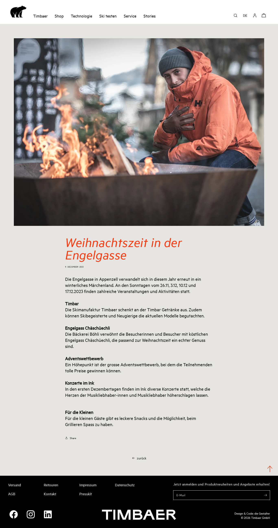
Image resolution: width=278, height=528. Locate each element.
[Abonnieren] (265, 495)
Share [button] (73, 438)
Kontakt (50, 493)
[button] (235, 15)
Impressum (87, 484)
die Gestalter (262, 513)
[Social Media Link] (13, 514)
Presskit (85, 493)
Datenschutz (125, 484)
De (245, 15)
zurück (141, 458)
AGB (11, 493)
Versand (14, 484)
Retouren (51, 484)
